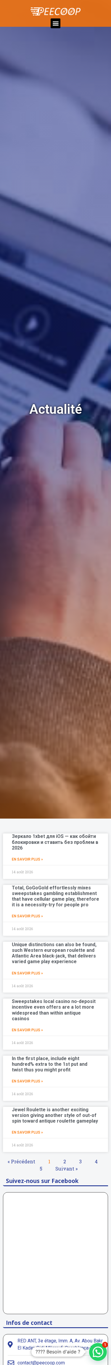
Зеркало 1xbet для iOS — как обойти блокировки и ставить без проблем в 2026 (55, 841)
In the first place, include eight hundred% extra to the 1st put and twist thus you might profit (49, 1064)
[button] (55, 23)
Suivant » (66, 1168)
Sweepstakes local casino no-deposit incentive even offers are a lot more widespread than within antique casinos (54, 1010)
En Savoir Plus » (27, 859)
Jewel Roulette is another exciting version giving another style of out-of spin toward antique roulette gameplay (55, 1115)
